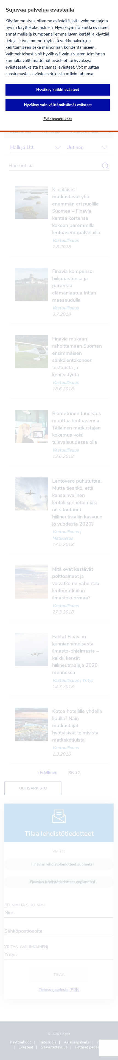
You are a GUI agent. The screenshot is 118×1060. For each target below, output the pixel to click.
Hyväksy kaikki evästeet (57, 89)
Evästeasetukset (57, 118)
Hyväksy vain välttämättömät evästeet (58, 104)
